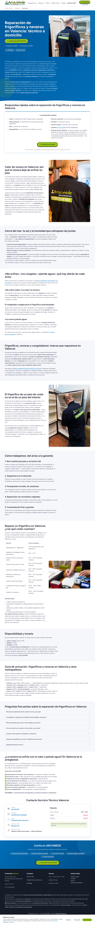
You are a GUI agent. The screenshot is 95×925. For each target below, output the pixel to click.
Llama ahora (85, 2)
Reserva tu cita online (48, 144)
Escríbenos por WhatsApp (19, 815)
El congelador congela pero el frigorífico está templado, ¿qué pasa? (26, 717)
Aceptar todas (87, 919)
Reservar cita (15, 825)
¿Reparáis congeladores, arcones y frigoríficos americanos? (24, 739)
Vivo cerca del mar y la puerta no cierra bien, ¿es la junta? (23, 728)
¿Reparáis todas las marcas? (14, 744)
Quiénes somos (55, 3)
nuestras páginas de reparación (29, 92)
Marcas (40, 3)
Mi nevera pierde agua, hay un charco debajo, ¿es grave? (23, 722)
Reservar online (71, 3)
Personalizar (77, 919)
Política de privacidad (76, 882)
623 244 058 (61, 127)
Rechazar (68, 919)
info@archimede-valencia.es (20, 820)
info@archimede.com (60, 913)
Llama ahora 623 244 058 (17, 41)
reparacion (17, 8)
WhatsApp (10, 50)
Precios (48, 3)
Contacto (63, 3)
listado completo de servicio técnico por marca (27, 368)
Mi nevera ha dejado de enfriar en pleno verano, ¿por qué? (23, 712)
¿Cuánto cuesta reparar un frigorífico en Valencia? (21, 733)
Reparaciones (31, 3)
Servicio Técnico (9, 8)
